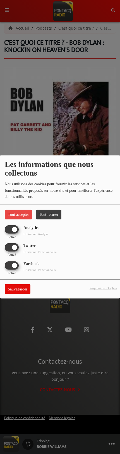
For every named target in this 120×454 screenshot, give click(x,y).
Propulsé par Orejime (103, 288)
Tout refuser (48, 214)
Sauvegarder (17, 289)
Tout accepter (18, 214)
